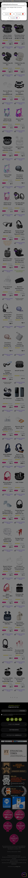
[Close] (25, 4)
